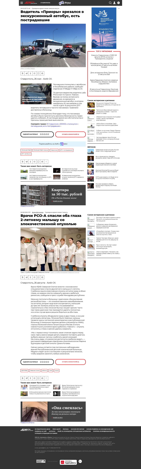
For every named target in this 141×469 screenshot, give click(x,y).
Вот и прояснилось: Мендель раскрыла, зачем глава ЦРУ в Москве (108, 157)
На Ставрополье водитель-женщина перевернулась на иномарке (38, 170)
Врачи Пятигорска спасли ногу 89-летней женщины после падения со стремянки (72, 387)
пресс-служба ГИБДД (28, 68)
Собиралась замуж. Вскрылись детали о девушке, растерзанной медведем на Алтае (107, 226)
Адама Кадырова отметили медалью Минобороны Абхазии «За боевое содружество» (104, 82)
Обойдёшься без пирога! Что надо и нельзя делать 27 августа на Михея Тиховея (104, 65)
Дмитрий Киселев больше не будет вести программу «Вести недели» (107, 171)
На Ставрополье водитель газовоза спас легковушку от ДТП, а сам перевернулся (40, 177)
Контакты (52, 431)
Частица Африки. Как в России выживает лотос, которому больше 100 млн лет (107, 139)
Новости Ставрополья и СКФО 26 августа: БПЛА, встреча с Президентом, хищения (104, 57)
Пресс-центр (56, 429)
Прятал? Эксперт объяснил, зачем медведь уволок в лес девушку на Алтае (107, 239)
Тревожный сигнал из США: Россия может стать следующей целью (107, 150)
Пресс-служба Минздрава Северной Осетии (64, 272)
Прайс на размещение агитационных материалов (74, 431)
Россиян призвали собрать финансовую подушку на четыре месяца (106, 185)
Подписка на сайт (41, 431)
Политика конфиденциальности (104, 431)
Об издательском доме (42, 429)
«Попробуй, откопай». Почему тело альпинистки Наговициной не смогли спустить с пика (107, 232)
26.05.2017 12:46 (25, 8)
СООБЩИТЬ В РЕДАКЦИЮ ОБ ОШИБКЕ (46, 433)
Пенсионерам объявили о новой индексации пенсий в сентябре (106, 164)
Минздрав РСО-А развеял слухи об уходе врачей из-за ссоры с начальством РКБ (39, 387)
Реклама (66, 429)
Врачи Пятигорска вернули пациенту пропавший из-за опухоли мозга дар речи (71, 393)
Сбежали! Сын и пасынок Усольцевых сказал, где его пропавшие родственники (108, 118)
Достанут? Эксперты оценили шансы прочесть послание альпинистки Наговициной (108, 219)
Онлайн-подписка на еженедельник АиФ (99, 429)
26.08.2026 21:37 (25, 212)
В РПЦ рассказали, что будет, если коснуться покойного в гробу (107, 177)
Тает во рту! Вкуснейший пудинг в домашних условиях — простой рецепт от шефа (107, 111)
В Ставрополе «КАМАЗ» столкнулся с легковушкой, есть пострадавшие (54, 125)
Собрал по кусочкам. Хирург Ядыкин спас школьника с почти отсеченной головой (108, 132)
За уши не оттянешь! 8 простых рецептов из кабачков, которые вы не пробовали (108, 104)
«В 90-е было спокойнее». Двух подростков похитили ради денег (107, 124)
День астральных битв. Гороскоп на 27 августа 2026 (104, 73)
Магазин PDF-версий (77, 429)
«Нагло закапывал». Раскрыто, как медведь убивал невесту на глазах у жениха (107, 253)
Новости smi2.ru (27, 206)
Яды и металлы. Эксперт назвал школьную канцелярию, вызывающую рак (106, 246)
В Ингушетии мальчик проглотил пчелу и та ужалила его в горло (40, 392)
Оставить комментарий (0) (70, 134)
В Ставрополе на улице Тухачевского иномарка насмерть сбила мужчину (73, 170)
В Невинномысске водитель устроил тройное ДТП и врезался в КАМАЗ (73, 177)
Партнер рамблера (52, 461)
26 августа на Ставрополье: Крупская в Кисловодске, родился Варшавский (104, 90)
